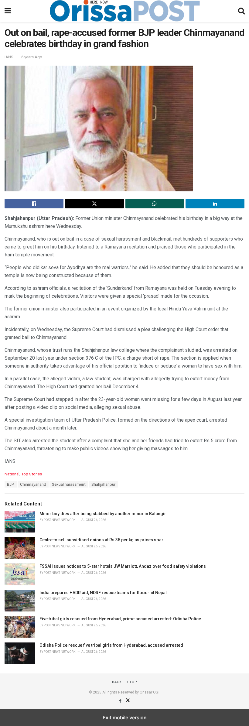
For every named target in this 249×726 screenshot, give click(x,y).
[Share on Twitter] (94, 203)
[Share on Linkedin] (215, 203)
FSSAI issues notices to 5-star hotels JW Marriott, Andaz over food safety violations (122, 566)
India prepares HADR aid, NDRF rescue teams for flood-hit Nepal (103, 592)
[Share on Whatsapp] (154, 203)
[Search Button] (241, 11)
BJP (10, 484)
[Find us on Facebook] (120, 700)
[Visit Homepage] (124, 11)
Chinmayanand (33, 484)
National (12, 474)
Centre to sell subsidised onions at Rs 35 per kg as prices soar (101, 539)
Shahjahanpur (103, 484)
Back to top (124, 682)
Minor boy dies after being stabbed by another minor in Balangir (102, 513)
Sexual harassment (69, 484)
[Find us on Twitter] (128, 700)
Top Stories (31, 474)
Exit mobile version (125, 717)
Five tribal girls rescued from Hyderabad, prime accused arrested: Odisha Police (120, 618)
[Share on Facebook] (34, 203)
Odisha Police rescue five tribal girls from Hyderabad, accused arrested (111, 645)
